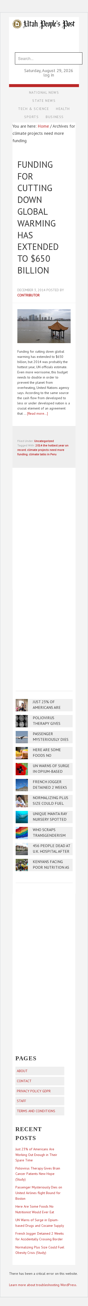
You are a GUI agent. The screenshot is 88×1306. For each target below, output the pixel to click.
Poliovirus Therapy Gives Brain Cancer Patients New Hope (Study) (37, 1174)
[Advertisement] (44, 637)
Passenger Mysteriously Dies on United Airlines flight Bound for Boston (38, 1193)
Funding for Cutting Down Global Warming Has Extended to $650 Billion (38, 217)
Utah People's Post (44, 16)
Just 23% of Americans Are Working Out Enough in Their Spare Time (36, 1155)
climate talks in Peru (42, 454)
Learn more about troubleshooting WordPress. (43, 1285)
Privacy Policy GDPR (34, 1091)
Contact (24, 1081)
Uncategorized (44, 441)
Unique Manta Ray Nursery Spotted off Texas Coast (50, 819)
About (22, 1071)
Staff (21, 1101)
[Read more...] (37, 413)
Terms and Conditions (36, 1111)
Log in (48, 75)
